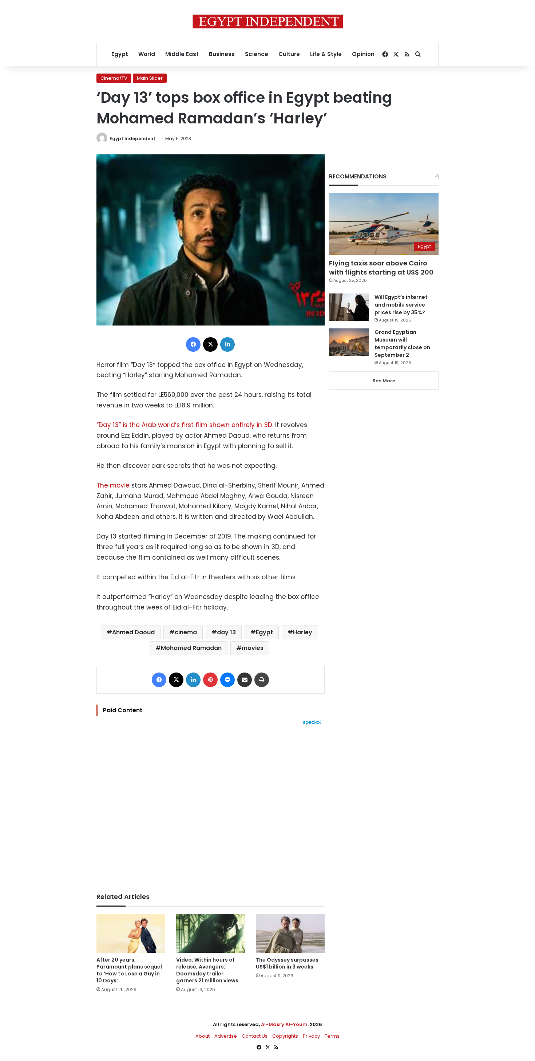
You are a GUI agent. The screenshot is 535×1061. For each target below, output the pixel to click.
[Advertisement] (210, 805)
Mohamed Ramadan (191, 648)
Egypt (119, 54)
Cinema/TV (113, 78)
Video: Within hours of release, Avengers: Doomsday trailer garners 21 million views (207, 970)
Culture (289, 54)
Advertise (225, 1036)
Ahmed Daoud (133, 632)
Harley (302, 632)
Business (222, 54)
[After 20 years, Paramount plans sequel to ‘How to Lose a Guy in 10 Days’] (130, 933)
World (146, 54)
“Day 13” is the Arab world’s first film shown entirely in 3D (184, 425)
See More (383, 380)
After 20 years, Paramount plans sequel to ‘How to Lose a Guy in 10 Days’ (129, 970)
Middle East (182, 54)
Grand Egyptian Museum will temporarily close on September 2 (402, 343)
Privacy (311, 1036)
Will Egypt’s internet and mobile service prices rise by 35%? (401, 304)
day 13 (226, 632)
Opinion (363, 54)
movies (252, 648)
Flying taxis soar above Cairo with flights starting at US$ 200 (381, 268)
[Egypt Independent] (268, 21)
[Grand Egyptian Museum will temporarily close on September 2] (349, 342)
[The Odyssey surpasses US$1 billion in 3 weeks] (290, 933)
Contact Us (255, 1036)
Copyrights (285, 1036)
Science (256, 54)
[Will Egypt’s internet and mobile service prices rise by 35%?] (349, 307)
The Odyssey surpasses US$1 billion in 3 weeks (287, 963)
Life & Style (326, 54)
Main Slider (150, 78)
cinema (186, 632)
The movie (113, 485)
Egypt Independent (132, 138)
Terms (332, 1036)
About (202, 1036)
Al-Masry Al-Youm (284, 1024)
